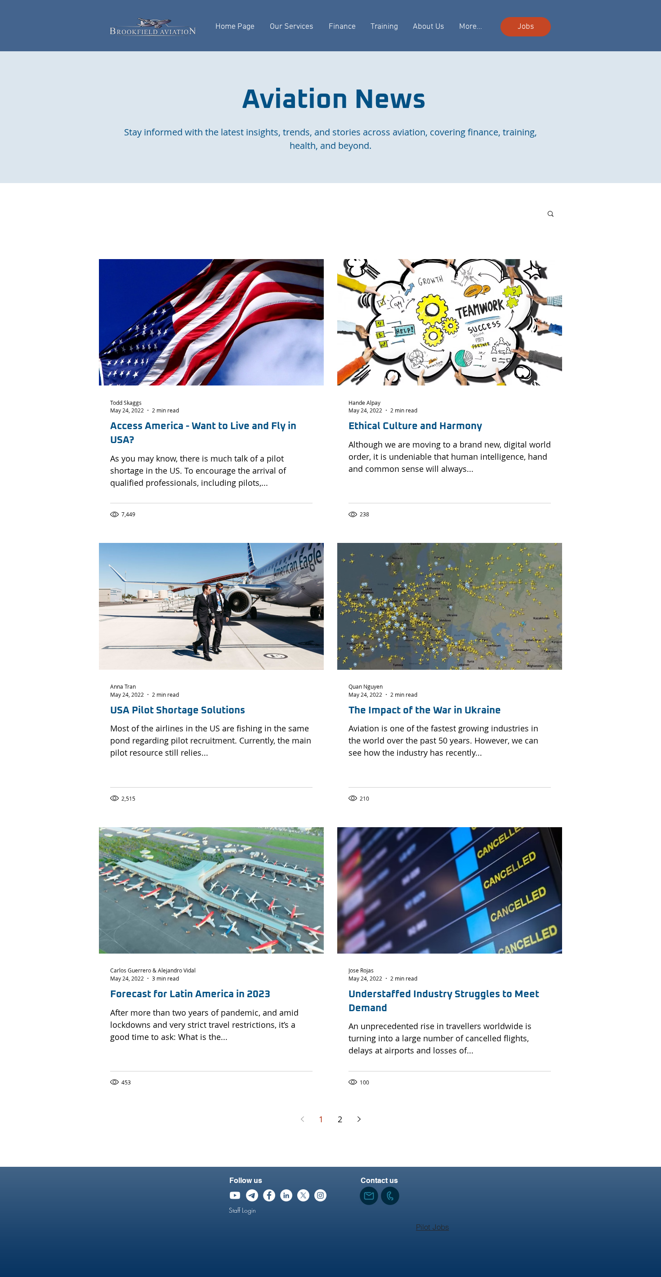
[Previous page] (302, 1119)
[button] (550, 214)
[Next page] (359, 1119)
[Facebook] (269, 1195)
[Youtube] (235, 1195)
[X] (303, 1195)
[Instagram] (320, 1195)
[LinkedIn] (286, 1195)
